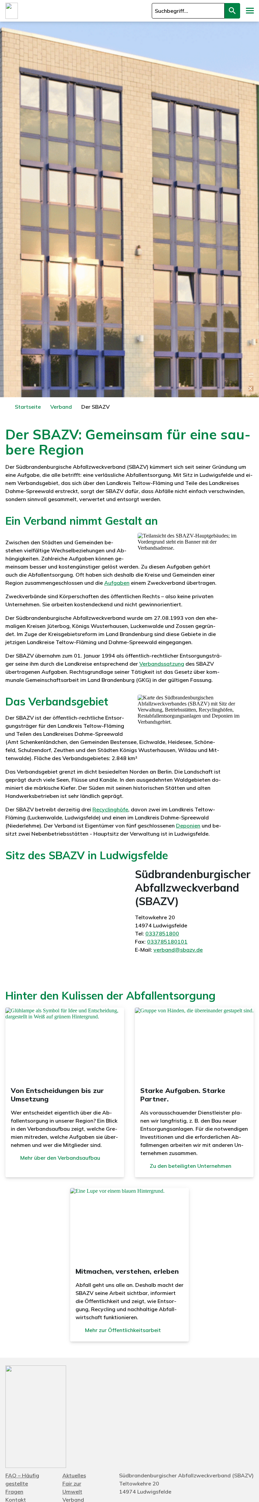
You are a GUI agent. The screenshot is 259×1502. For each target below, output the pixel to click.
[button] (250, 11)
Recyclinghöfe (110, 809)
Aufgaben (117, 582)
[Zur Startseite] (11, 11)
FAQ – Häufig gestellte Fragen (22, 1483)
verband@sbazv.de (178, 949)
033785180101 (167, 941)
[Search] (232, 11)
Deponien (188, 825)
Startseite (28, 406)
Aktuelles (74, 1475)
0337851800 (162, 933)
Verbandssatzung (161, 663)
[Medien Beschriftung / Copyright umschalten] (250, 388)
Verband (61, 406)
